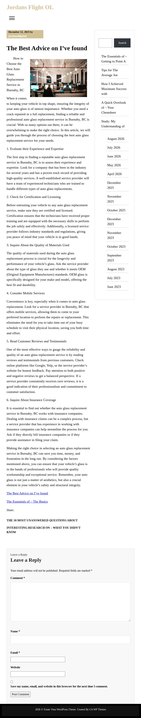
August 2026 (115, 139)
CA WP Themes (97, 709)
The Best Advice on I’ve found (27, 493)
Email (15, 652)
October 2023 (116, 246)
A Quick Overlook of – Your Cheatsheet (113, 107)
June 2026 (114, 156)
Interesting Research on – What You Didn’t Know (44, 530)
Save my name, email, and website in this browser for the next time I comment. (59, 686)
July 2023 (113, 278)
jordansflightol (17, 36)
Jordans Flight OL (30, 7)
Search (103, 36)
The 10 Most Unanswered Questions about (42, 520)
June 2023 (114, 287)
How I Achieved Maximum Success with (113, 89)
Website (15, 667)
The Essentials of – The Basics (27, 501)
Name (15, 631)
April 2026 (114, 174)
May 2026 (114, 165)
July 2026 (113, 147)
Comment (17, 577)
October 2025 (116, 210)
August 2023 (115, 269)
